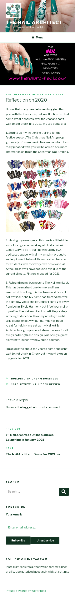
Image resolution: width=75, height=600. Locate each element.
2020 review (21, 384)
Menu (39, 37)
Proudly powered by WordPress (26, 590)
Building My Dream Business (34, 378)
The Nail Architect (34, 22)
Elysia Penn (54, 94)
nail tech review (47, 384)
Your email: (14, 514)
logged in (28, 407)
